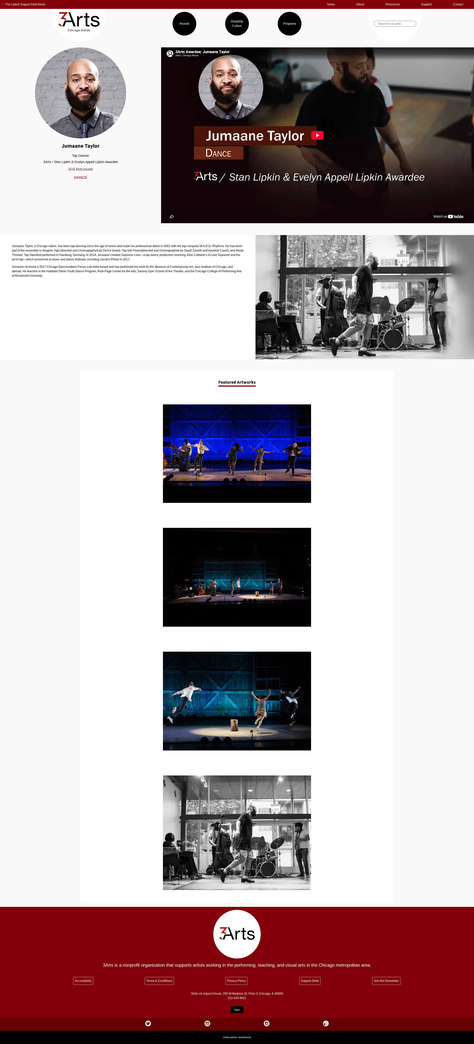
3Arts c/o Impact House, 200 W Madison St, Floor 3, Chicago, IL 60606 (237, 993)
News (331, 4)
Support (426, 4)
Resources (392, 4)
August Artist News (32, 4)
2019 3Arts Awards (80, 169)
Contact (458, 4)
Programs (289, 23)
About (360, 4)
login (237, 1009)
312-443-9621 (237, 998)
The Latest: (12, 4)
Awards (184, 23)
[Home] (79, 25)
